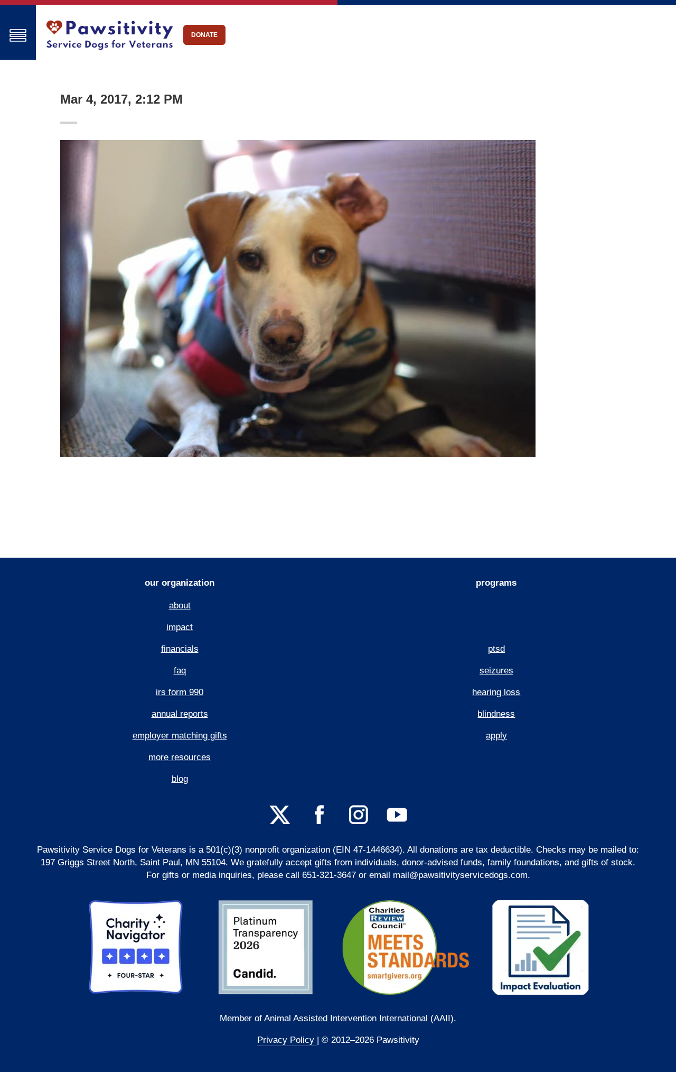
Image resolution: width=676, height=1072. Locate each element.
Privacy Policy (287, 1040)
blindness (496, 714)
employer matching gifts (180, 736)
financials (180, 649)
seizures (496, 671)
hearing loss (496, 692)
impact (179, 627)
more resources (179, 757)
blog (180, 779)
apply (496, 736)
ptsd (496, 649)
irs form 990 (179, 692)
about (180, 605)
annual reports (180, 714)
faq (180, 671)
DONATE (204, 35)
